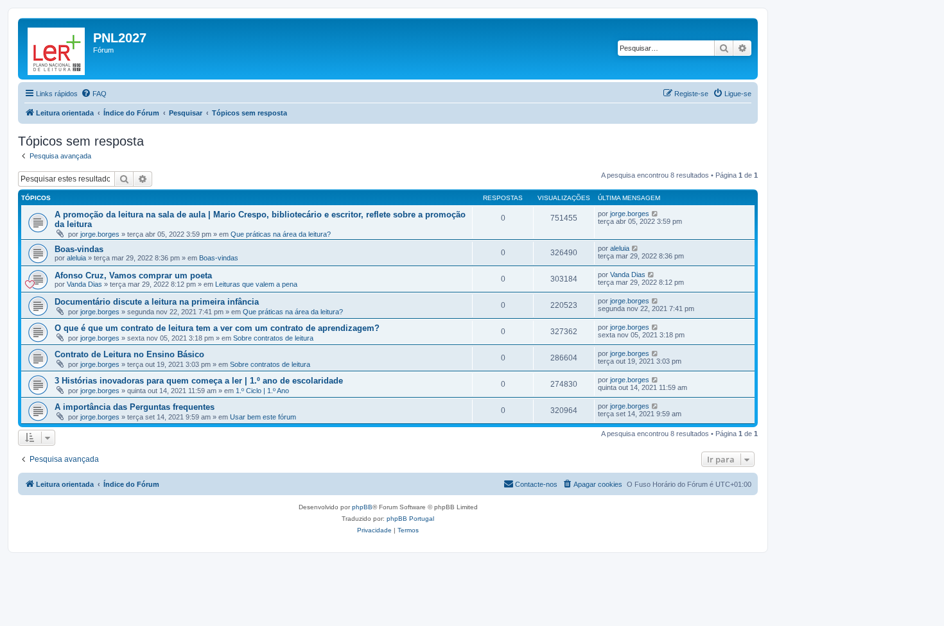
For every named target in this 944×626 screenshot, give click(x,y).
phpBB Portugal (410, 518)
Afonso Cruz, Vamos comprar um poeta (133, 275)
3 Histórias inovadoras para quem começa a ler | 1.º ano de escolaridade (199, 380)
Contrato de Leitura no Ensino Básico (129, 354)
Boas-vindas (79, 249)
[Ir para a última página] (655, 213)
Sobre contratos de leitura (273, 338)
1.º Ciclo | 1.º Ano (262, 390)
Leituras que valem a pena (256, 284)
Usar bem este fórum (263, 417)
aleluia (76, 258)
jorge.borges (99, 234)
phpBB (362, 507)
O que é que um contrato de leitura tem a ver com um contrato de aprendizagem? (217, 328)
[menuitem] (94, 93)
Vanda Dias (84, 284)
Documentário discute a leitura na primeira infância (157, 302)
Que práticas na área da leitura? (281, 234)
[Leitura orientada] (57, 48)
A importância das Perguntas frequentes (134, 407)
